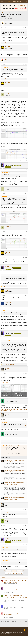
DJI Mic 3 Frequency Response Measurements (12, 613)
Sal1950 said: (4, 196)
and (8, 364)
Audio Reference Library (12, 583)
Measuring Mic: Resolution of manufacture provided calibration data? (15, 589)
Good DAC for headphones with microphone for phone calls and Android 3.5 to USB (15, 597)
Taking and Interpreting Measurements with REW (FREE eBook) (15, 581)
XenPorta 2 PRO (4, 634)
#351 (26, 295)
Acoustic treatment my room (12, 606)
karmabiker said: (5, 172)
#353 (26, 337)
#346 (26, 169)
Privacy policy (17, 630)
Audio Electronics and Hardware (12, 616)
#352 (26, 307)
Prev (9, 571)
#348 (26, 231)
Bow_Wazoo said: (5, 30)
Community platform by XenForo (12, 632)
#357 (26, 438)
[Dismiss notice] (25, 5)
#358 (26, 509)
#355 (26, 405)
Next (19, 571)
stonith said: (4, 547)
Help (22, 630)
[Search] (26, 1)
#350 (26, 272)
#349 (26, 257)
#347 (26, 193)
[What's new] (23, 1)
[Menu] (2, 1)
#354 (26, 373)
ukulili (5, 591)
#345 (26, 99)
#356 (26, 419)
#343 (26, 64)
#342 (26, 52)
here (18, 8)
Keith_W (5, 583)
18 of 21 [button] (14, 571)
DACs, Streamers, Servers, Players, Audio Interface (14, 601)
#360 (26, 544)
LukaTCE (5, 600)
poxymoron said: (5, 340)
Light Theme (5, 628)
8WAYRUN (16, 634)
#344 (26, 87)
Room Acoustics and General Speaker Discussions (17, 591)
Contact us (3, 630)
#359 (26, 525)
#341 (26, 27)
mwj (4, 616)
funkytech (6, 607)
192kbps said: (4, 422)
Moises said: (4, 441)
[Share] (24, 27)
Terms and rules (10, 630)
